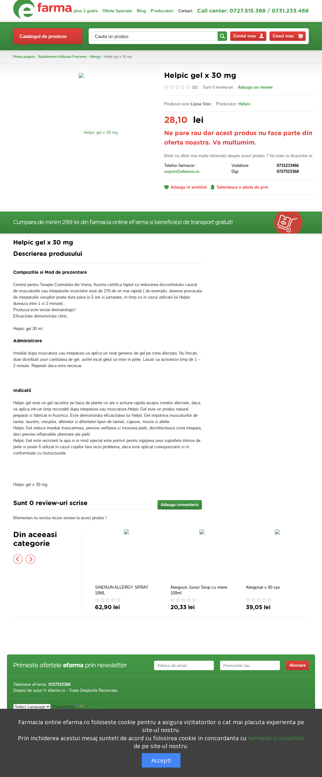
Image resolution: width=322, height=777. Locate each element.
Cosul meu (283, 36)
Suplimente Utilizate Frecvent (62, 56)
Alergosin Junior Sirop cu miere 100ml (198, 590)
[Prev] (18, 559)
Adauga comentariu (180, 504)
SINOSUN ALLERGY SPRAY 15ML (121, 590)
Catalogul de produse (43, 36)
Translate (95, 706)
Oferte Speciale (117, 10)
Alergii (95, 56)
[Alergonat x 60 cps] (277, 556)
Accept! (161, 760)
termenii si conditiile (276, 738)
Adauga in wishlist (188, 187)
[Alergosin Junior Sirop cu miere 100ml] (201, 556)
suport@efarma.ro (181, 171)
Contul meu (244, 36)
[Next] (30, 559)
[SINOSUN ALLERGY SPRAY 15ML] (126, 556)
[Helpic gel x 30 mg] (98, 132)
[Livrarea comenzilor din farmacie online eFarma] (291, 223)
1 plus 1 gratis (84, 10)
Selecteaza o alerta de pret (242, 187)
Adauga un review (255, 87)
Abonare (297, 665)
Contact (185, 10)
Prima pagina (24, 56)
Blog (141, 10)
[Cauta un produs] (222, 36)
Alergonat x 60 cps (263, 587)
